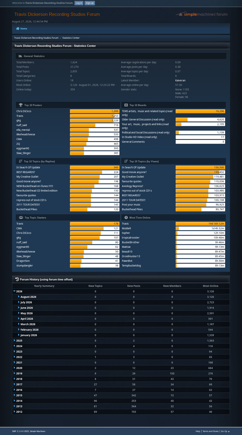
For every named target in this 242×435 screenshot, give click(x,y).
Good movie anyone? (28, 181)
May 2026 (27, 313)
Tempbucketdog (131, 265)
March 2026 (28, 324)
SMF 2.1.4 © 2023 (20, 431)
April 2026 (27, 318)
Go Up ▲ (225, 431)
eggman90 (22, 148)
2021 (19, 362)
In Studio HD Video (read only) (139, 137)
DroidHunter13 (131, 256)
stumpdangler (24, 265)
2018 (19, 379)
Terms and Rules (211, 431)
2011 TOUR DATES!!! (28, 204)
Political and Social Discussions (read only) (145, 132)
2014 (19, 401)
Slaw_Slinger (23, 153)
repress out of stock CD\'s (31, 200)
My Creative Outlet (27, 176)
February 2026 (30, 329)
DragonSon (23, 261)
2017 (19, 384)
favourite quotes (26, 195)
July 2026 (26, 302)
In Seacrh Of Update (28, 167)
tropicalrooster (131, 237)
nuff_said (21, 125)
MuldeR (126, 228)
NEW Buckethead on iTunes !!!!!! (34, 186)
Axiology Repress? (132, 186)
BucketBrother (131, 242)
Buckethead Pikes (26, 209)
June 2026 (27, 308)
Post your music (131, 204)
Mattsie (126, 247)
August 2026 (28, 297)
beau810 (127, 251)
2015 (19, 395)
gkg (18, 120)
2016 (19, 390)
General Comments (133, 141)
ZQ (18, 144)
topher (126, 233)
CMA (19, 139)
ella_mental (23, 130)
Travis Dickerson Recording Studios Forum (57, 14)
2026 (19, 291)
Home (23, 28)
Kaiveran (180, 80)
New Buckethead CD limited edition (36, 190)
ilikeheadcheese (25, 134)
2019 (19, 373)
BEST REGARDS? (25, 172)
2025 (19, 340)
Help (198, 431)
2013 (19, 406)
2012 (19, 411)
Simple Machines (37, 431)
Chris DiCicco (23, 111)
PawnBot (127, 261)
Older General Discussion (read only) (143, 119)
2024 (19, 346)
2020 (19, 368)
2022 (19, 357)
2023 (19, 351)
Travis (19, 116)
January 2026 (29, 335)
